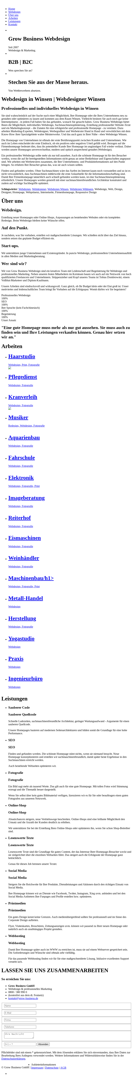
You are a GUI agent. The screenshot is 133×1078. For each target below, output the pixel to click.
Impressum (37, 1067)
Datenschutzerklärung (13, 1058)
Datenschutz (52, 1067)
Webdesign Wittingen (81, 189)
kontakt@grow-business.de (23, 998)
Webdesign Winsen (57, 189)
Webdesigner (39, 189)
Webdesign (25, 189)
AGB (63, 1067)
